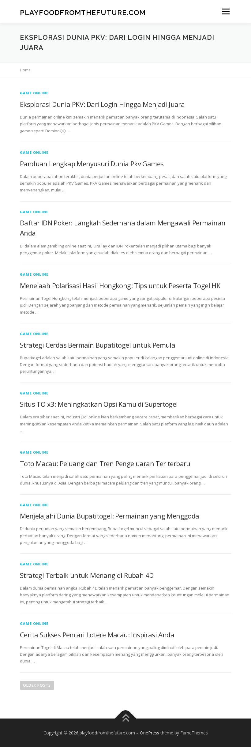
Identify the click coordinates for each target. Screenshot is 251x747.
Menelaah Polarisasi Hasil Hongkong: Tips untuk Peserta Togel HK (120, 285)
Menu (225, 11)
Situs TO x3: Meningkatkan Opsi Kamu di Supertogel (99, 404)
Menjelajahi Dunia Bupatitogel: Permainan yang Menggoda (109, 515)
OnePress (149, 733)
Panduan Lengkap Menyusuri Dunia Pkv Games (91, 163)
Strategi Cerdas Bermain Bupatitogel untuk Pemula (97, 344)
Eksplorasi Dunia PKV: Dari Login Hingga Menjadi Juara (102, 104)
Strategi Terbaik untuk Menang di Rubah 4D (86, 575)
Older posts (37, 685)
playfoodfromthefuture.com (83, 12)
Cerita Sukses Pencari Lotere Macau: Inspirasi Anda (97, 634)
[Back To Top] (126, 718)
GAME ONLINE (34, 93)
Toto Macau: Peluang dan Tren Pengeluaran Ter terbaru (105, 463)
